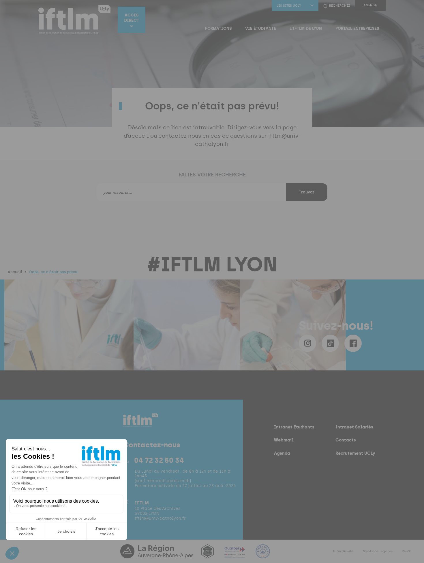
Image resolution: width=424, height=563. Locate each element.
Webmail (284, 440)
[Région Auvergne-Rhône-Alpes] (157, 555)
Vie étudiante (260, 28)
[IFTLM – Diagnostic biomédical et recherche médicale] (74, 19)
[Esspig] (208, 555)
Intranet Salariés (354, 427)
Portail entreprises (357, 28)
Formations (218, 28)
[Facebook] (353, 343)
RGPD (406, 551)
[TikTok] (330, 343)
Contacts (345, 440)
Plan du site (343, 551)
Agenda (370, 5)
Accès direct (131, 17)
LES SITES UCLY (289, 6)
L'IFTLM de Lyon (306, 28)
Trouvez (306, 192)
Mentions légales (378, 551)
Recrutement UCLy (355, 453)
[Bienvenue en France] (262, 555)
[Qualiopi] (235, 555)
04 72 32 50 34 (159, 460)
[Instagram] (307, 343)
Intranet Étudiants (294, 427)
